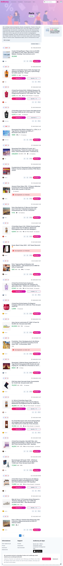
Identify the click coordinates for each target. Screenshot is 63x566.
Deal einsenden (21, 547)
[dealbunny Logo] (5, 2)
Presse (3, 545)
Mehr (34, 1)
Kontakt (19, 543)
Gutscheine (13, 1)
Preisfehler (20, 1)
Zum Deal (36, 61)
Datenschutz (5, 549)
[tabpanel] (53, 30)
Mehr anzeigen (7, 40)
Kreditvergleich (27, 1)
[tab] (52, 35)
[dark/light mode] (58, 2)
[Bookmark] (27, 61)
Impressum (55, 559)
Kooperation (20, 545)
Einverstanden (46, 559)
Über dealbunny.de (6, 543)
